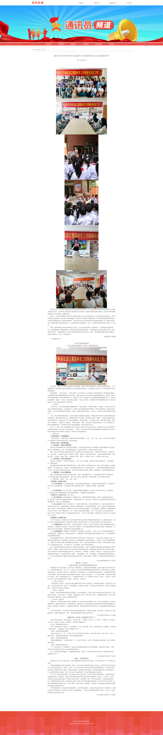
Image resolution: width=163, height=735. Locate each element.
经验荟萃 (85, 44)
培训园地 (61, 44)
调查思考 (73, 44)
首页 (34, 49)
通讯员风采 (98, 44)
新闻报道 (49, 44)
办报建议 (111, 44)
